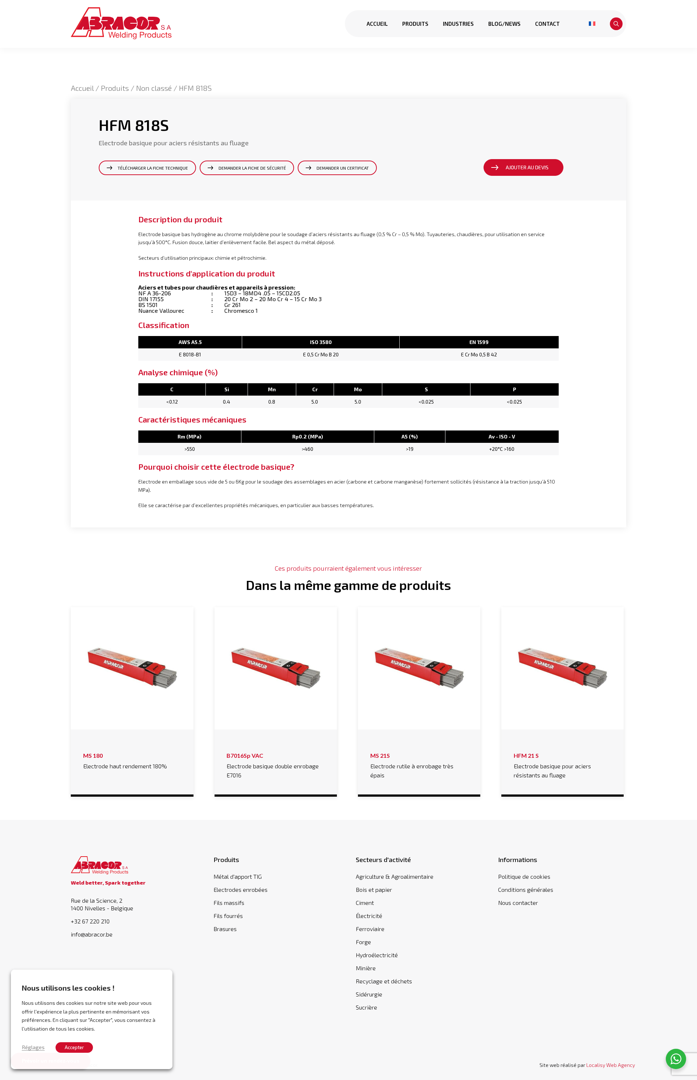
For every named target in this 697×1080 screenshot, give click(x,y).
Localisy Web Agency (610, 1065)
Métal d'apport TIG (237, 876)
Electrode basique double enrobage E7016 (273, 765)
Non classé (154, 88)
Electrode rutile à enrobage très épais (411, 765)
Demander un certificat (343, 167)
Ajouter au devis (527, 167)
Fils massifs (228, 902)
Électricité (369, 915)
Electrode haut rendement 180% (125, 760)
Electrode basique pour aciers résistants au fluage (552, 765)
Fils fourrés (228, 915)
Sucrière (366, 1007)
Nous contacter (518, 902)
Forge (363, 941)
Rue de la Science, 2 (102, 904)
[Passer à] (592, 23)
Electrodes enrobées (240, 889)
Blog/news (504, 23)
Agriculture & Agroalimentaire (394, 876)
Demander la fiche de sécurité (252, 167)
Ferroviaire (370, 928)
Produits (415, 23)
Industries (458, 23)
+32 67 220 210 (90, 921)
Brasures (225, 928)
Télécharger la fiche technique (153, 167)
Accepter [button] (74, 1047)
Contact (547, 23)
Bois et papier (374, 889)
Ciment (365, 902)
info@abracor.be (92, 934)
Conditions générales (525, 889)
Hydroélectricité (377, 954)
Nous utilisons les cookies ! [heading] (68, 987)
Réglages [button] (33, 1047)
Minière (366, 967)
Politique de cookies (524, 876)
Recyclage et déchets (384, 981)
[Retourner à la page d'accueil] (121, 23)
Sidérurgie (369, 994)
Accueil (377, 23)
